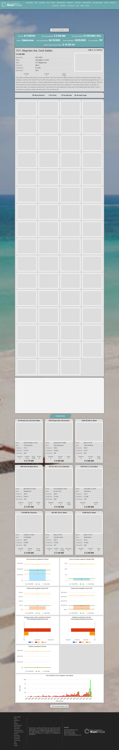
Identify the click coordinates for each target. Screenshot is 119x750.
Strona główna (29, 2)
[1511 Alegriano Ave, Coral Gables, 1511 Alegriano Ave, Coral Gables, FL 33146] (88, 62)
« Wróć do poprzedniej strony (59, 30)
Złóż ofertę (53, 95)
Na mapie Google (82, 95)
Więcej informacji (39, 95)
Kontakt (87, 5)
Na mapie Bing (67, 95)
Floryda (14, 4)
